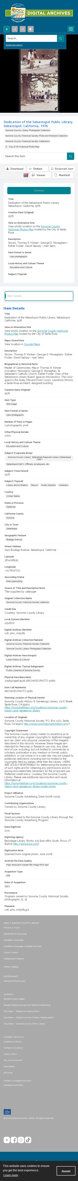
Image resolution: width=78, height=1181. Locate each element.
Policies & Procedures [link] (14, 981)
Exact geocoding (14, 581)
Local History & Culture (17, 659)
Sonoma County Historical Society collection (27, 602)
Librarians (63, 485)
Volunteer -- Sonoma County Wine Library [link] (24, 1023)
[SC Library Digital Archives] (39, 13)
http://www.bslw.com (25, 843)
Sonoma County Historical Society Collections (27, 141)
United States (13, 496)
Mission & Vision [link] (12, 927)
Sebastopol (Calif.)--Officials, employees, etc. (28, 464)
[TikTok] (28, 1140)
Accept (66, 1170)
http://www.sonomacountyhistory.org (46, 723)
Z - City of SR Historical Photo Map (22, 146)
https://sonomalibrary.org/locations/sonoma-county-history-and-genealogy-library (36, 709)
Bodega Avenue (14, 539)
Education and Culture (21, 267)
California (10, 507)
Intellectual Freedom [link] (14, 958)
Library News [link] (10, 1054)
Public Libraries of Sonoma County (23, 670)
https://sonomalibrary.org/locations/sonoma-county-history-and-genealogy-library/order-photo (36, 785)
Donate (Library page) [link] (14, 999)
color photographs (18, 256)
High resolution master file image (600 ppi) (27, 864)
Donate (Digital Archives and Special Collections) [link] (27, 1005)
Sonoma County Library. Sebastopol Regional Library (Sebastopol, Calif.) (39, 458)
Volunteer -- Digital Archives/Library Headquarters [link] (29, 1017)
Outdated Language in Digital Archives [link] (23, 946)
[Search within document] (70, 156)
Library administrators (17, 485)
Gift (8, 875)
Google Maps (32, 344)
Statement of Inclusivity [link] (15, 934)
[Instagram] (21, 1140)
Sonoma (10, 518)
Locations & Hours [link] (12, 1041)
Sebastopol (11, 528)
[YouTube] (7, 1140)
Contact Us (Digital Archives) (17, 1080)
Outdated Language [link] (13, 940)
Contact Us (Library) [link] (13, 1048)
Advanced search (14, 45)
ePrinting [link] (8, 1072)
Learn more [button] (10, 1175)
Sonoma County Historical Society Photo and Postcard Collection (36, 135)
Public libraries (48, 485)
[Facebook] (14, 1140)
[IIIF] (26, 175)
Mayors (34, 485)
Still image (11, 404)
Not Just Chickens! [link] (13, 1060)
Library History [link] (11, 952)
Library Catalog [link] (11, 966)
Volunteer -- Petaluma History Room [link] (21, 1011)
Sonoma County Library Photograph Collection (27, 130)
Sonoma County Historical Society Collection (28, 644)
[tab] (39, 190)
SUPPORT (8, 994)
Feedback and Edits (13, 1085)
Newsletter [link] (9, 1066)
